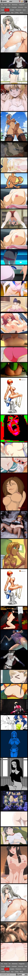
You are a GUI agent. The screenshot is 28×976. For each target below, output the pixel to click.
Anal (26, 7)
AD (9, 974)
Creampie (14, 7)
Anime (7, 10)
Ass (10, 4)
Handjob (12, 10)
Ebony (8, 12)
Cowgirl (3, 7)
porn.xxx (7, 1)
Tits (2, 4)
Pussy (5, 4)
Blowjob (8, 7)
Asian (2, 10)
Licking (16, 12)
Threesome (18, 10)
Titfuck (21, 12)
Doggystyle (22, 4)
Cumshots (20, 7)
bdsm (24, 10)
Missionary (14, 4)
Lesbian (3, 12)
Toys (12, 12)
